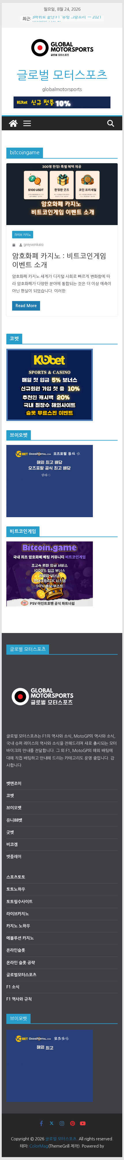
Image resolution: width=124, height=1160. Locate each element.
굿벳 (10, 832)
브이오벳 (13, 808)
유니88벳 (14, 820)
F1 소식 (12, 987)
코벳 (10, 796)
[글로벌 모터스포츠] (13, 123)
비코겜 (12, 844)
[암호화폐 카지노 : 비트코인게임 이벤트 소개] (61, 194)
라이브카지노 (17, 914)
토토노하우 (15, 889)
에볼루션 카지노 (20, 938)
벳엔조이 (13, 784)
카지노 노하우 (18, 926)
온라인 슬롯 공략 (20, 963)
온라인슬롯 (15, 950)
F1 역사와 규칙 (19, 999)
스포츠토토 (15, 877)
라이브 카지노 (22, 234)
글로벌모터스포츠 (21, 975)
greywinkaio (33, 244)
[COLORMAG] (42, 664)
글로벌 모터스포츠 (62, 75)
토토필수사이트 (19, 902)
